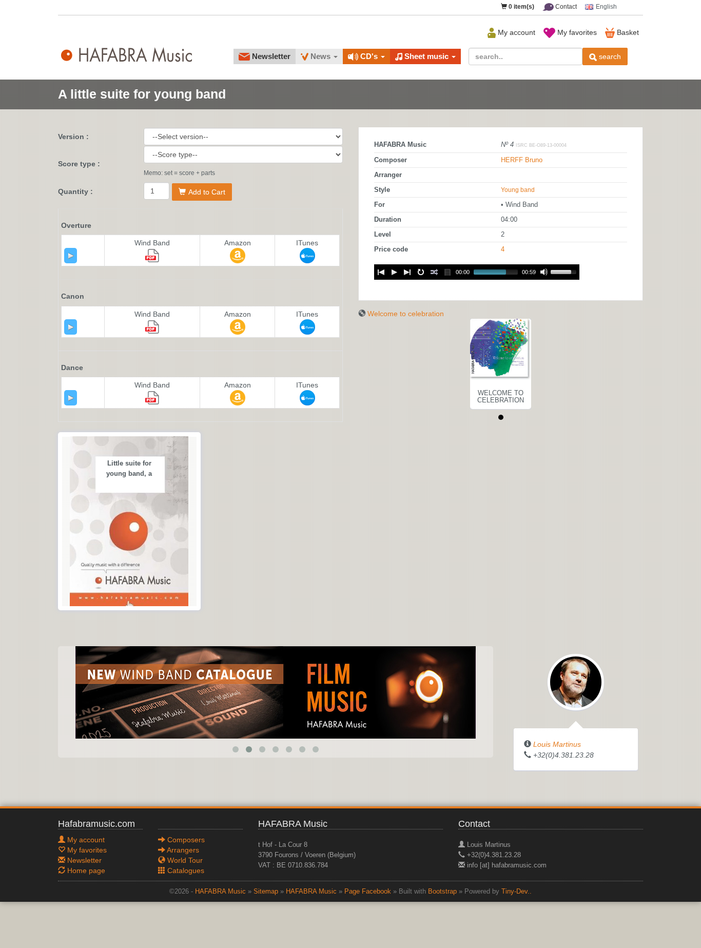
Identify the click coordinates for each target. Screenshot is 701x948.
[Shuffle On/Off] (434, 272)
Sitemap (266, 891)
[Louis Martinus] (576, 682)
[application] (70, 255)
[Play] (71, 255)
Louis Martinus (557, 744)
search (609, 56)
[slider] (565, 271)
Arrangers (182, 850)
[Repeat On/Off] (421, 272)
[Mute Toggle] (544, 272)
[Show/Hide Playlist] (447, 272)
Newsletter (270, 56)
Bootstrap (442, 891)
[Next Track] (407, 272)
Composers (185, 840)
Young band (518, 190)
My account (515, 32)
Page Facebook (367, 891)
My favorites (576, 32)
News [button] (320, 56)
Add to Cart (206, 192)
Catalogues (184, 870)
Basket (627, 32)
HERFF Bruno (521, 160)
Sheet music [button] (426, 56)
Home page (85, 870)
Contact (565, 6)
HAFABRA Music (220, 891)
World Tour (184, 860)
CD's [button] (369, 56)
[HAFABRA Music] (275, 692)
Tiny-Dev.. (516, 891)
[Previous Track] (381, 272)
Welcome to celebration (405, 313)
